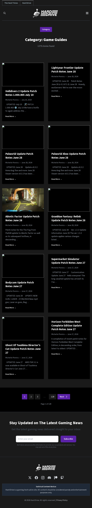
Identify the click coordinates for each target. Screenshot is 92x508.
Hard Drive (26, 3)
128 (52, 396)
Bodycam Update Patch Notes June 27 (19, 284)
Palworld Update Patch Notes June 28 (19, 156)
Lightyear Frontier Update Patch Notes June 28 (67, 70)
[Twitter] (30, 477)
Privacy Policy (61, 500)
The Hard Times (11, 3)
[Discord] (49, 477)
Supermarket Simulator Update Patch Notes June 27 (68, 261)
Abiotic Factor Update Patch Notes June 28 (22, 218)
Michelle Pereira (12, 100)
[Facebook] (36, 477)
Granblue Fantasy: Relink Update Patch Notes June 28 (68, 218)
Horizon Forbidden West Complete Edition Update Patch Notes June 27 (66, 325)
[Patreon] (55, 477)
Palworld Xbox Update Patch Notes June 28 (68, 156)
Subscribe (68, 438)
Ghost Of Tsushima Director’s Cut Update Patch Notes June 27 (23, 349)
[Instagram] (42, 477)
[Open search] (4, 13)
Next (62, 396)
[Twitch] (62, 477)
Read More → (10, 116)
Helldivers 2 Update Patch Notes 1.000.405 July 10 (21, 93)
